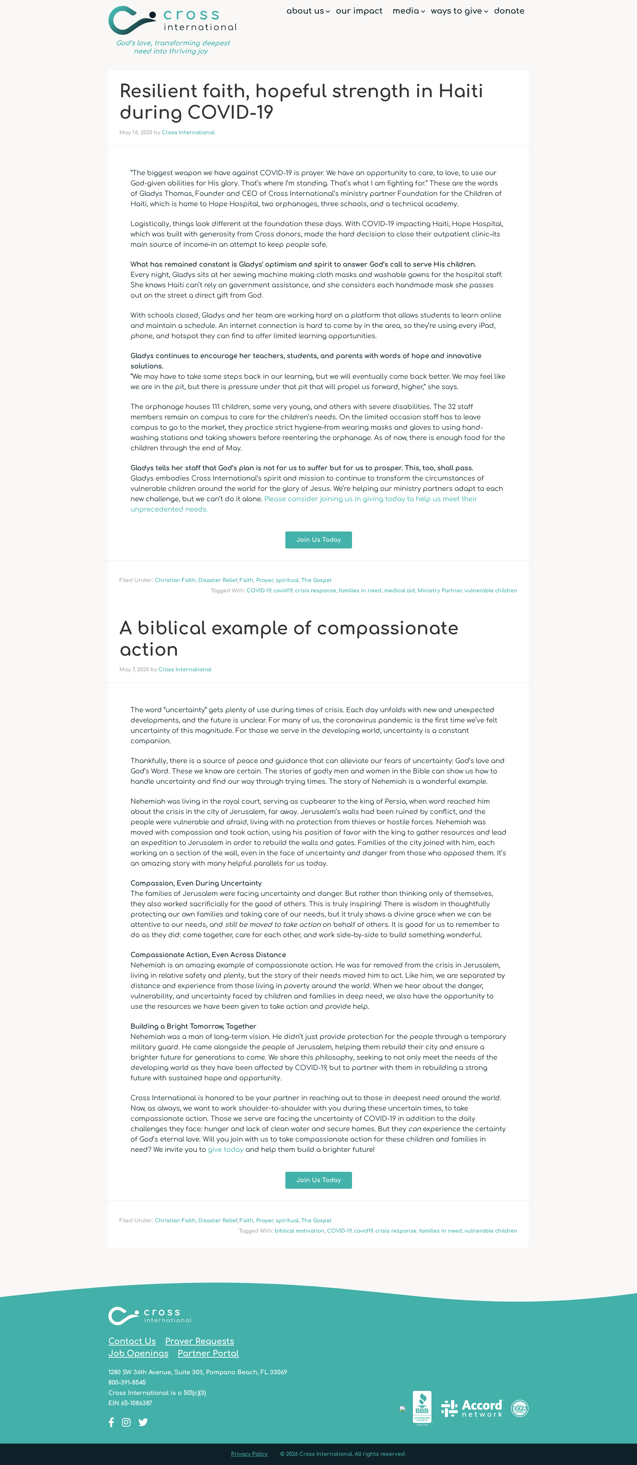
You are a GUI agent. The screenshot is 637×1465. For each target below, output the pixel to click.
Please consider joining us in (313, 499)
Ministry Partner (440, 590)
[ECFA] (520, 1410)
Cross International (172, 30)
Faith (247, 580)
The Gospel (316, 580)
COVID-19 (259, 590)
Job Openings (138, 1353)
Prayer (264, 580)
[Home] (149, 1330)
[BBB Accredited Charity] (423, 1410)
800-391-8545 (127, 1382)
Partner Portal (208, 1353)
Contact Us (132, 1341)
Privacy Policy (249, 1454)
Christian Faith (175, 580)
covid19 (283, 590)
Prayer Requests (199, 1341)
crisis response (315, 590)
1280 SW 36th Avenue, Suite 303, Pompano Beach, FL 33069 (197, 1372)
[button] (328, 11)
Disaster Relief (217, 580)
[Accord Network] (472, 1410)
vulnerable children (491, 590)
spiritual (287, 580)
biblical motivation (299, 1231)
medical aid (399, 590)
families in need (360, 590)
